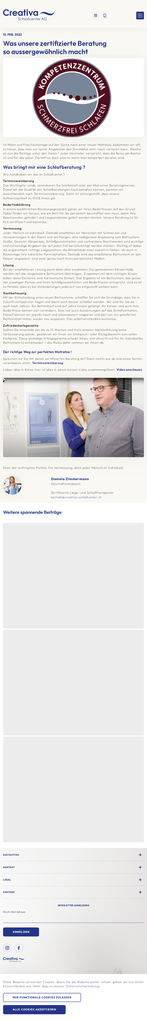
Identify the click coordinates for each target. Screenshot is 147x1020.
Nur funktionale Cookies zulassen (42, 997)
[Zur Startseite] (29, 15)
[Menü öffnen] (140, 15)
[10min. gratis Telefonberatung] (105, 15)
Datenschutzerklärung (82, 986)
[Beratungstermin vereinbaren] (96, 15)
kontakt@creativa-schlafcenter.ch (76, 497)
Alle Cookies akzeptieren (34, 1009)
